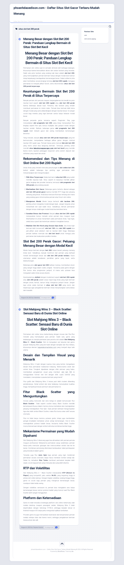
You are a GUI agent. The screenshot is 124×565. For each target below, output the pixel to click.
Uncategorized (45, 297)
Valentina (37, 298)
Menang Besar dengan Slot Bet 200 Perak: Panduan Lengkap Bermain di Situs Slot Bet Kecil (47, 43)
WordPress (61, 551)
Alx (72, 551)
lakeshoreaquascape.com (43, 148)
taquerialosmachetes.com (47, 347)
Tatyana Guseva (38, 527)
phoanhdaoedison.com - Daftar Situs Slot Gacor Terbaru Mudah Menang (56, 10)
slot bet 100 (67, 372)
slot (85, 35)
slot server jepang (90, 39)
